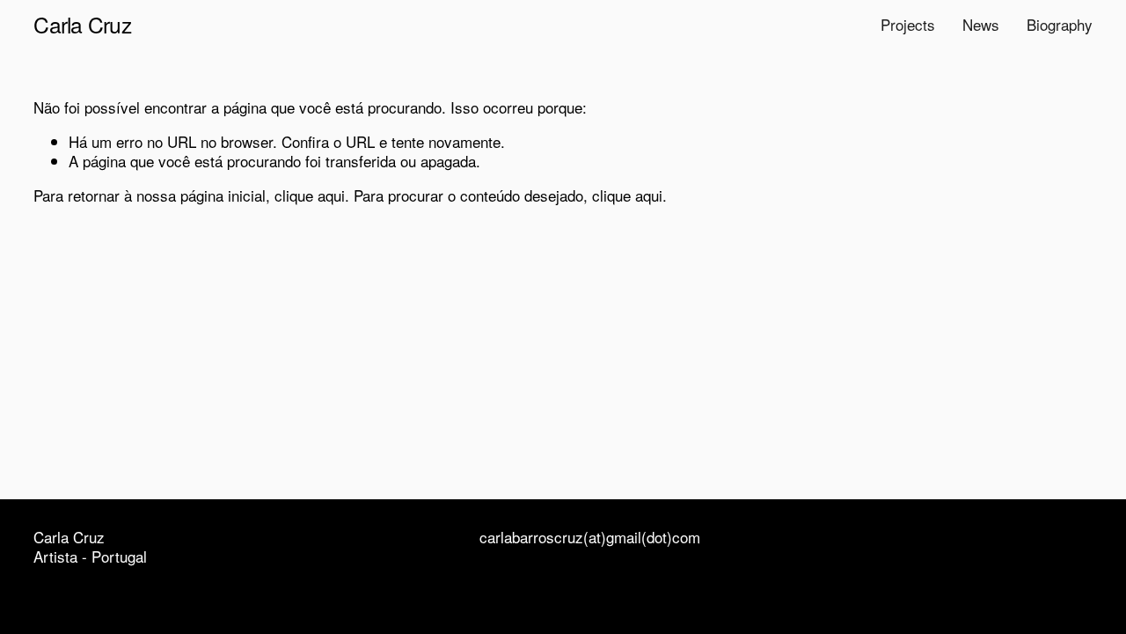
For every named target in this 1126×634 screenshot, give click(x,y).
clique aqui (309, 195)
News (980, 24)
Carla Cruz (82, 24)
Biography (1060, 24)
